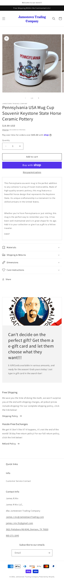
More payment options (32, 172)
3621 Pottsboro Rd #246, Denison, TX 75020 (27, 529)
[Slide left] (25, 98)
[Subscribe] (49, 552)
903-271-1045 (12, 535)
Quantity (6, 140)
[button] (3, 18)
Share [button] (8, 279)
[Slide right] (38, 98)
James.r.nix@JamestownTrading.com (25, 516)
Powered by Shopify (46, 577)
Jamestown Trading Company (27, 577)
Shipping (5, 130)
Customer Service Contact (18, 481)
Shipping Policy (10, 416)
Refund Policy (9, 443)
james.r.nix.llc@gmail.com (19, 523)
